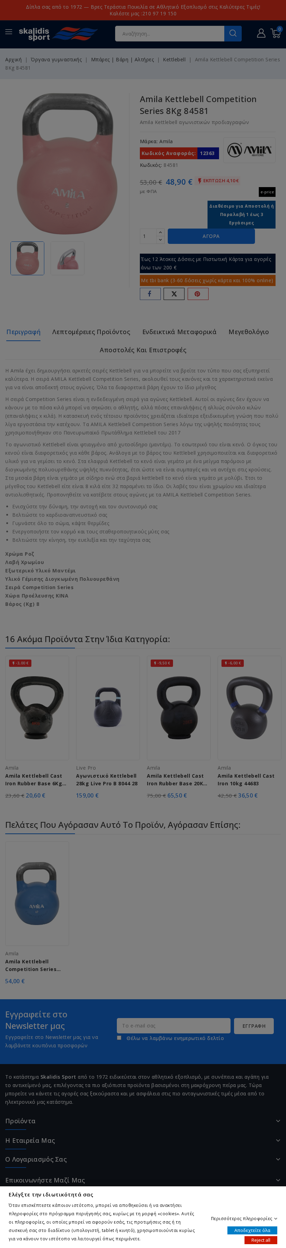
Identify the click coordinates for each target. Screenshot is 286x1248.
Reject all (260, 1240)
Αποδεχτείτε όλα (252, 1230)
